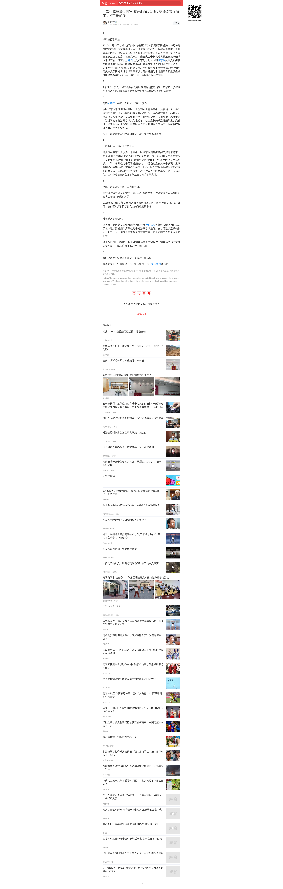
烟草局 (161, 60)
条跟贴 (141, 313)
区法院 (111, 103)
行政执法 (150, 224)
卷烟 (130, 60)
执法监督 (156, 263)
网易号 (113, 3)
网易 (104, 3)
